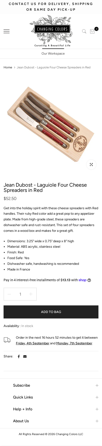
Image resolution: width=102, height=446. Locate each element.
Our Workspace (53, 54)
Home (8, 67)
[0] (92, 31)
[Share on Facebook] (19, 356)
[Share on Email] (25, 356)
